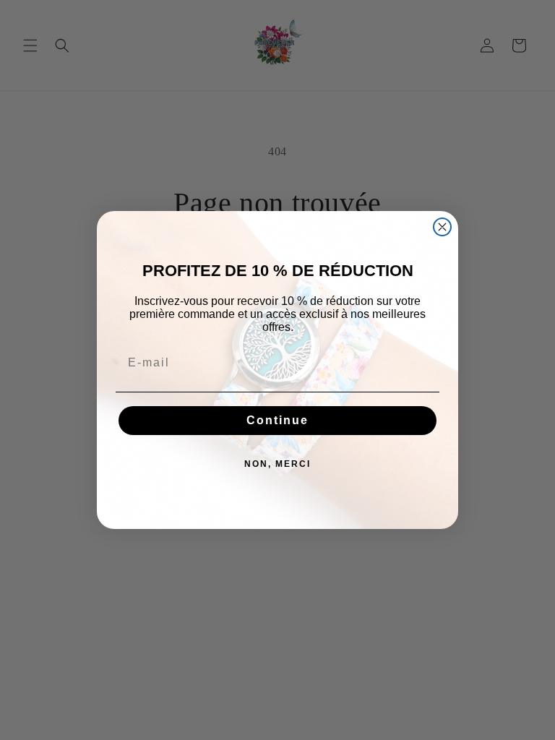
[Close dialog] (442, 227)
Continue (277, 420)
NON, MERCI (277, 464)
